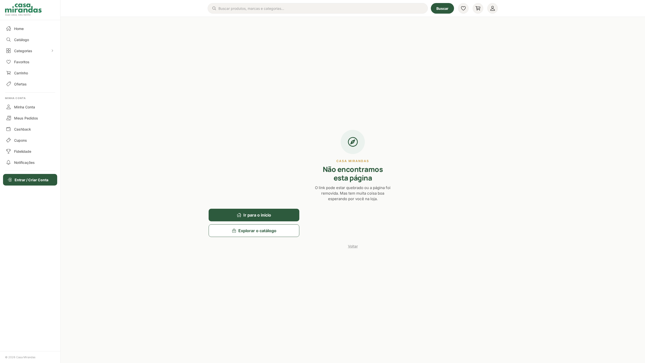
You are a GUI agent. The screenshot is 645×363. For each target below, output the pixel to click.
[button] (30, 10)
